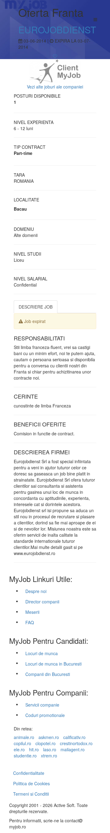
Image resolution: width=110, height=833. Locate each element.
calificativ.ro (74, 737)
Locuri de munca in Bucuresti (53, 664)
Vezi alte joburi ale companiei (55, 87)
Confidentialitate (28, 773)
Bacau (20, 209)
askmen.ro (48, 737)
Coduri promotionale (45, 715)
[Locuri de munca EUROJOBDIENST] (55, 70)
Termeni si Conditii (31, 794)
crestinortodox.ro (76, 743)
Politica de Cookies (31, 783)
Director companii (42, 601)
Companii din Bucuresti (47, 674)
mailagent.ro (73, 749)
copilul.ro (22, 743)
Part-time (23, 153)
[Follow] (55, 56)
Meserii (32, 612)
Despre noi (35, 591)
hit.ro (34, 749)
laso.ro (49, 749)
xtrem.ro (49, 755)
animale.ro (24, 737)
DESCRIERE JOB (36, 307)
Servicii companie (42, 705)
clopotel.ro (45, 743)
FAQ (29, 622)
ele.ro (19, 749)
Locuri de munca (41, 653)
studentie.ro (25, 755)
